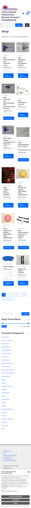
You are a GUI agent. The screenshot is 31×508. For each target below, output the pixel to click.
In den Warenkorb (8, 75)
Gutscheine (5, 425)
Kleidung (4, 412)
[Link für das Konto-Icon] (23, 13)
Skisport (4, 396)
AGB (4, 453)
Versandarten (7, 458)
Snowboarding (6, 399)
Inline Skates (5, 337)
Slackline (4, 422)
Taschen (4, 415)
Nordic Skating (6, 366)
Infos (3, 429)
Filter (4, 326)
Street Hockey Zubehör (8, 373)
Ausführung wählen (8, 283)
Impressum (6, 451)
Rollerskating (6, 376)
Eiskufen (4, 389)
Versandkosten (9, 71)
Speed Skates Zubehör (8, 370)
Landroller (5, 357)
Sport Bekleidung (6, 350)
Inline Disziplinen (7, 353)
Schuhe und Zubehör (7, 419)
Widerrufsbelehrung (9, 460)
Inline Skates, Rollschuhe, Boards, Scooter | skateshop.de (11, 16)
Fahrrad (4, 406)
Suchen (19, 25)
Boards (4, 379)
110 (4, 299)
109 (24, 295)
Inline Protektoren (7, 340)
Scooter (4, 383)
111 (9, 299)
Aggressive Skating (7, 363)
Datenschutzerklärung (10, 456)
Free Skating (5, 360)
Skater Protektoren (7, 386)
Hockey (4, 402)
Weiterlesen (8, 118)
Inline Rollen (5, 343)
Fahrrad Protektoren (7, 409)
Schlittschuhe (6, 393)
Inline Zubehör (6, 347)
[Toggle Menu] (27, 25)
